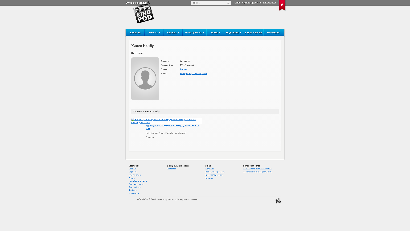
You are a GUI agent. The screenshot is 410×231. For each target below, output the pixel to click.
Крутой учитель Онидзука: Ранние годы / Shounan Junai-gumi (172, 127)
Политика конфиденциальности (257, 172)
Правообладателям (214, 175)
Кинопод (135, 32)
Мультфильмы (193, 32)
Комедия (184, 73)
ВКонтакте (171, 168)
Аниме (214, 32)
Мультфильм (195, 73)
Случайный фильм (136, 2)
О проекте (209, 168)
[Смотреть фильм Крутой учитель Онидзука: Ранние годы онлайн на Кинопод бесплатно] (166, 121)
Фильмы (153, 32)
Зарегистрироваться (251, 2)
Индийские (232, 32)
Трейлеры (133, 190)
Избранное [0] (269, 2)
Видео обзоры (253, 32)
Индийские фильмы (138, 181)
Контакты (209, 178)
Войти (237, 2)
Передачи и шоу (136, 184)
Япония (183, 69)
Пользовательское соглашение (257, 168)
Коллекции (273, 32)
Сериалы (172, 32)
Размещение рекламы (215, 172)
